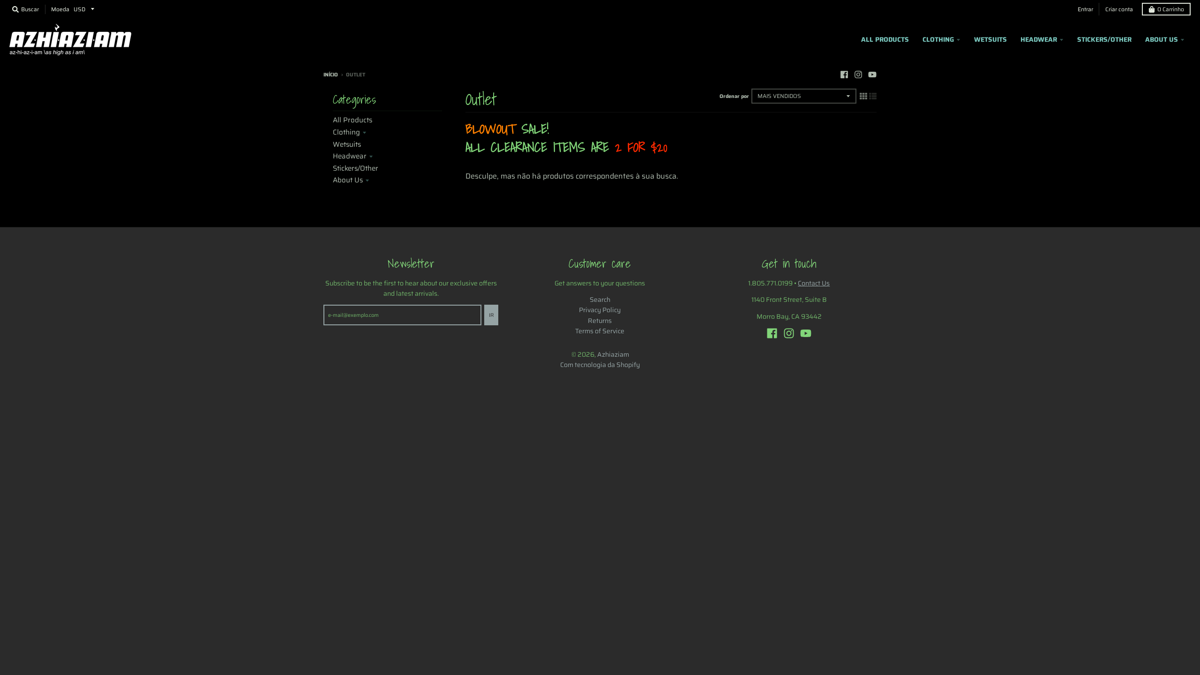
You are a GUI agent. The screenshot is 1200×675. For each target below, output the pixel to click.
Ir (491, 315)
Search (600, 299)
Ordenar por (734, 96)
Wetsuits (347, 144)
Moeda (60, 9)
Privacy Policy (600, 310)
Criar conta (1119, 9)
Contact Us (814, 283)
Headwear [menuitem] (1038, 39)
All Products (352, 120)
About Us (348, 180)
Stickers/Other (355, 168)
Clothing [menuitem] (938, 39)
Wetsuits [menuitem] (990, 39)
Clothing (346, 132)
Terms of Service (599, 331)
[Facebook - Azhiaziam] (844, 74)
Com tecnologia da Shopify (600, 365)
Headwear (350, 156)
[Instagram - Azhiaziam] (858, 74)
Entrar (1085, 9)
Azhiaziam (613, 354)
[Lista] (873, 96)
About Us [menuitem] (1161, 39)
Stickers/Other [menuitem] (1104, 39)
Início (330, 75)
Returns (600, 320)
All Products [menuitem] (885, 39)
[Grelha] (863, 96)
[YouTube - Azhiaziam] (872, 74)
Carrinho (1170, 9)
